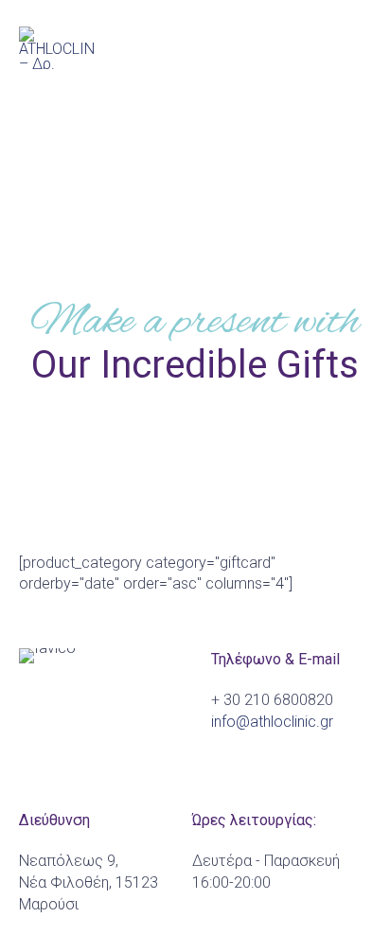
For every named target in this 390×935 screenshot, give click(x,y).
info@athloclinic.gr (272, 722)
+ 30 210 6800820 (272, 700)
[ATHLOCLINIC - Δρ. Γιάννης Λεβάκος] (57, 47)
